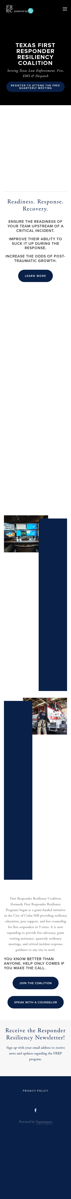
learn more (35, 276)
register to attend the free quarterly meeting (36, 87)
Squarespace (44, 1121)
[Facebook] (35, 1110)
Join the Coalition (35, 983)
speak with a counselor (35, 1002)
